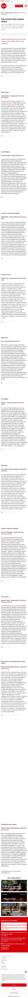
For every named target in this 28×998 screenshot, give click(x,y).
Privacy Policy (6, 945)
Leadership (7, 28)
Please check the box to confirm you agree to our (13, 944)
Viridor (21, 155)
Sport (17, 28)
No (3, 936)
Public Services (4, 969)
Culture (16, 12)
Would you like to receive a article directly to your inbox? (13, 933)
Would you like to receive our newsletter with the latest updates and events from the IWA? (13, 939)
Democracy (3, 967)
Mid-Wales (13, 28)
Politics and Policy (19, 24)
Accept (14, 985)
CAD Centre (6, 668)
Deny (14, 989)
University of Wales (6, 534)
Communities (4, 26)
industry (20, 26)
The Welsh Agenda (9, 12)
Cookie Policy (10, 996)
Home (2, 12)
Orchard (5, 471)
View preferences (14, 993)
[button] (26, 971)
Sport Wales (16, 341)
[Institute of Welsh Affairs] (3, 6)
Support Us (19, 6)
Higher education (12, 26)
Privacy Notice (16, 996)
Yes (7, 936)
